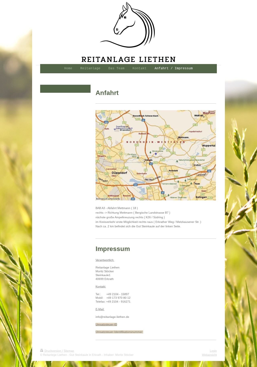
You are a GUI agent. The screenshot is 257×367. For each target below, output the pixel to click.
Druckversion (53, 350)
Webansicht (209, 354)
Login (213, 350)
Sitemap (69, 350)
